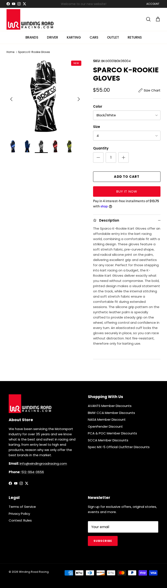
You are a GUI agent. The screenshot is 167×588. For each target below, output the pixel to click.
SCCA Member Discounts (108, 440)
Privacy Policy (19, 513)
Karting (74, 37)
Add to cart (126, 176)
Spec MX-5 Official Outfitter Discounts (119, 447)
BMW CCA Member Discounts (111, 412)
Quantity (101, 148)
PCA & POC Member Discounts (112, 433)
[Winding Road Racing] (30, 19)
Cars (94, 37)
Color (97, 106)
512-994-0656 (32, 472)
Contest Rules (20, 520)
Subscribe (103, 541)
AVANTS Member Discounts (110, 405)
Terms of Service (22, 506)
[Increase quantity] (123, 157)
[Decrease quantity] (98, 157)
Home (10, 52)
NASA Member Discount (107, 419)
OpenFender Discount (105, 426)
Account (152, 4)
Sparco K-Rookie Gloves (34, 52)
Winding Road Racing (34, 572)
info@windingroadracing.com (43, 463)
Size (96, 126)
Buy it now (126, 191)
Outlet (113, 37)
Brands (31, 37)
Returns (135, 37)
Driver (52, 37)
